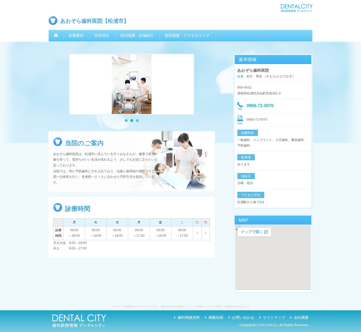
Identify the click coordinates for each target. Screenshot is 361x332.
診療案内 (76, 35)
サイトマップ (274, 317)
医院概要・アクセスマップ (187, 35)
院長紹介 (102, 35)
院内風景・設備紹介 (137, 35)
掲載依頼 (216, 317)
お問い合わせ (243, 317)
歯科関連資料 (189, 317)
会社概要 (301, 317)
